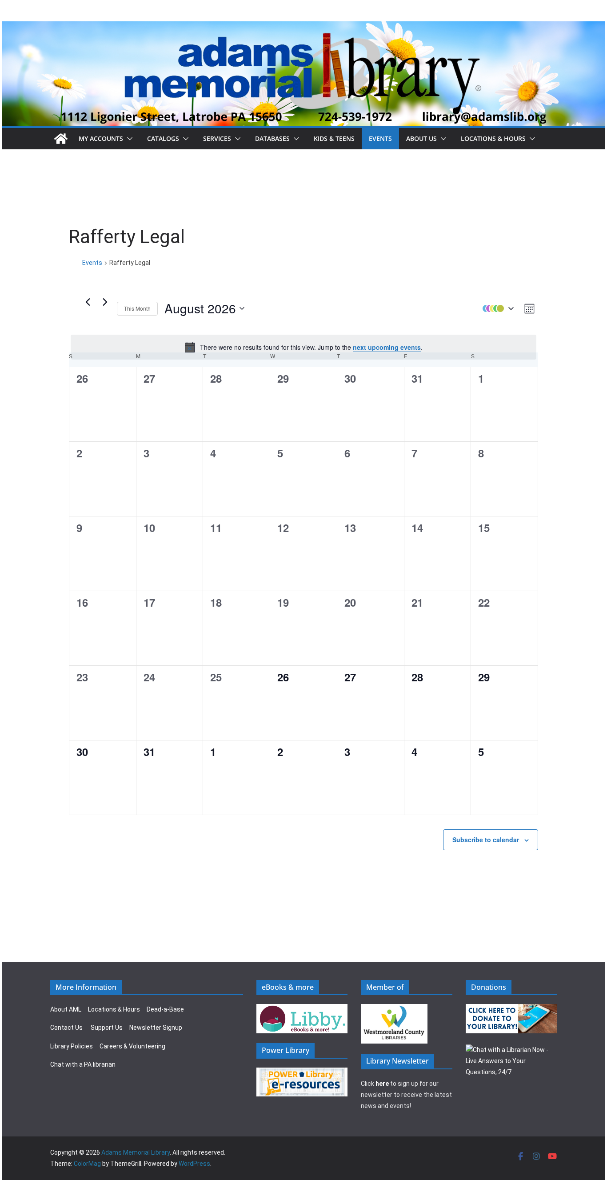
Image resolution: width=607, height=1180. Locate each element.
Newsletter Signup (155, 1027)
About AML (65, 1009)
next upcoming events (387, 347)
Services (217, 138)
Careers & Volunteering (132, 1046)
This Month (137, 308)
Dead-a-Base (165, 1009)
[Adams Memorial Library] (303, 27)
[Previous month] (87, 301)
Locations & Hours (114, 1009)
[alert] (303, 347)
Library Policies (71, 1046)
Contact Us (66, 1027)
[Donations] (511, 1009)
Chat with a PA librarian (83, 1064)
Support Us (107, 1027)
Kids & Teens (334, 138)
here (382, 1083)
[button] (128, 138)
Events (380, 138)
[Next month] (105, 301)
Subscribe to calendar (485, 839)
